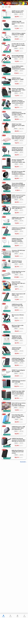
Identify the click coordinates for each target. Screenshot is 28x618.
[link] (14, 14)
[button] (3, 7)
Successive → (23, 461)
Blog (20, 3)
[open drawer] (1, 3)
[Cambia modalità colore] (26, 3)
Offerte (8, 3)
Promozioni (14, 3)
